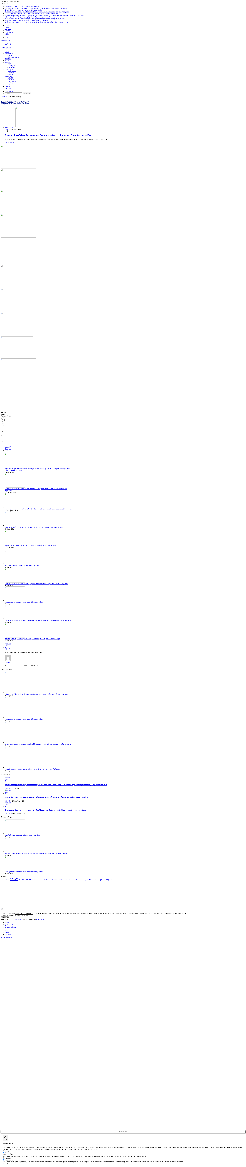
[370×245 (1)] (18, 288)
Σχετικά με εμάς (10, 924)
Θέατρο (10, 74)
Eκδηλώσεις (12, 71)
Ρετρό (10, 55)
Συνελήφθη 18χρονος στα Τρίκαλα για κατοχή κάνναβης (22, 6)
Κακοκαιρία (33, 880)
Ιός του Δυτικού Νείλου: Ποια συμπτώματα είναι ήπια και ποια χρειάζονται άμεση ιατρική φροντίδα (35, 18)
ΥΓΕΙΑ (7, 60)
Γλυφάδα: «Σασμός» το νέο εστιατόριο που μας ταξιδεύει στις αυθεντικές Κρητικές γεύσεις (34, 527)
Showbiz (11, 79)
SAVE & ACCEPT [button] (9, 1163)
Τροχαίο (100, 880)
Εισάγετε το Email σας (8, 915)
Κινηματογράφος (13, 57)
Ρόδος (90, 880)
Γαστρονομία (12, 81)
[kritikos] (17, 189)
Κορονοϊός (40, 879)
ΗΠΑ (19, 879)
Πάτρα (66, 880)
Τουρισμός (11, 67)
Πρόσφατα (8, 449)
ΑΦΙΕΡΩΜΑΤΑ (9, 53)
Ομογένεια (8, 88)
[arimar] (18, 311)
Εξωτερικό (11, 65)
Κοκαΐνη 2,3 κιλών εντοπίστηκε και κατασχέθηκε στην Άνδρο (23, 10)
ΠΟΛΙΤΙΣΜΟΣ (9, 69)
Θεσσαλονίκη (25, 880)
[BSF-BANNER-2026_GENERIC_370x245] (18, 237)
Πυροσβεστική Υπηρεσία (82, 880)
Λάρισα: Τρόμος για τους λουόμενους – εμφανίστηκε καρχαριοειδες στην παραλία (31, 546)
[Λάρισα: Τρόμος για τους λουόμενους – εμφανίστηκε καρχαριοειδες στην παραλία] (15, 544)
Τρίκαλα (95, 880)
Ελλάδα (10, 64)
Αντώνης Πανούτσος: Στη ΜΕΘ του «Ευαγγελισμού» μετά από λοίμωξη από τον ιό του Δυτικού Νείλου (36, 22)
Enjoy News (8, 649)
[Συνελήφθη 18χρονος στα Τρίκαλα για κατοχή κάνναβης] (15, 563)
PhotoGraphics (40, 919)
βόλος (110, 880)
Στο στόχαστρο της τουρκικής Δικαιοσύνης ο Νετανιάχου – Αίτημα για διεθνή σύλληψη (31, 13)
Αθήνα (7, 880)
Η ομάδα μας (9, 926)
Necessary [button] (6, 1151)
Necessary (8, 1153)
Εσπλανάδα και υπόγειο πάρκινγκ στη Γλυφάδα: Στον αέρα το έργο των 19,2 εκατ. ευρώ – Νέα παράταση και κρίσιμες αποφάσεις (44, 15)
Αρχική (7, 922)
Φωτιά (106, 880)
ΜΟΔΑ (10, 78)
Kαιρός (3, 880)
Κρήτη (44, 880)
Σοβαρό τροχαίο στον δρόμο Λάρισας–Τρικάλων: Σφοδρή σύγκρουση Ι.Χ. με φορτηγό (31, 17)
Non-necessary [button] (7, 1158)
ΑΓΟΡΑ (11, 83)
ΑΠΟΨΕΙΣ (8, 59)
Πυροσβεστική (72, 880)
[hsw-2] (18, 381)
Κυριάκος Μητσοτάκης (53, 880)
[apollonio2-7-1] (17, 335)
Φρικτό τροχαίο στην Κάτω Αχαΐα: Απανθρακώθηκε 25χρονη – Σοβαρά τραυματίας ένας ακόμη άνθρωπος (37, 12)
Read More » (10, 142)
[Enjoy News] (5, 40)
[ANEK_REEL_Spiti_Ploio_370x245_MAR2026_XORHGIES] (17, 357)
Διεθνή (7, 86)
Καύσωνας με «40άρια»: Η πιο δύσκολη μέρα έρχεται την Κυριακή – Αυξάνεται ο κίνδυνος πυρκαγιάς (36, 8)
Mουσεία (11, 72)
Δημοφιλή (8, 447)
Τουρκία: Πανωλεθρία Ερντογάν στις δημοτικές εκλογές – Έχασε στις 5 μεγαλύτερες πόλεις (48, 135)
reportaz (7, 129)
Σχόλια (7, 450)
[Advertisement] (37, 251)
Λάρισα (62, 880)
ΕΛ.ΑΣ (14, 879)
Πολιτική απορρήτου (11, 927)
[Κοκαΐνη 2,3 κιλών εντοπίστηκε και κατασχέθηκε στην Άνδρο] (15, 600)
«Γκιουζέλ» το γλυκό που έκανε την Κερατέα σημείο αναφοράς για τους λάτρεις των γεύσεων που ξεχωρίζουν (47, 797)
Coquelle (7, 662)
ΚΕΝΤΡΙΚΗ (5, 96)
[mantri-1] (17, 213)
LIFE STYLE (8, 76)
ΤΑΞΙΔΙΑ (7, 62)
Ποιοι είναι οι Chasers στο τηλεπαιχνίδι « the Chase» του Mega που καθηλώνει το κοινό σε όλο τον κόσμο (39, 509)
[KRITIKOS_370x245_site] (18, 168)
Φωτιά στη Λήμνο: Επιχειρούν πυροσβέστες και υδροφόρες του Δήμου (26, 20)
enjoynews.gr (18, 919)
